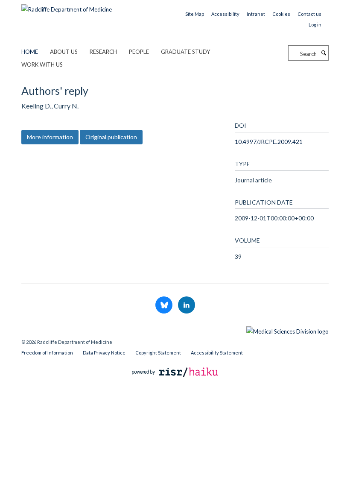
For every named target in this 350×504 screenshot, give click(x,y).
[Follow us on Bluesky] (164, 305)
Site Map (194, 14)
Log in (315, 24)
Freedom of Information (47, 352)
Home (29, 51)
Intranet (256, 14)
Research (103, 51)
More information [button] (50, 137)
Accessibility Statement (217, 352)
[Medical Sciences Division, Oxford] (175, 329)
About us (64, 51)
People (139, 51)
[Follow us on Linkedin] (186, 305)
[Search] (323, 53)
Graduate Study (185, 51)
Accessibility (225, 14)
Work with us (42, 64)
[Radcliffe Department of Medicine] (66, 6)
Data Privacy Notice (104, 352)
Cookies (281, 14)
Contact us (309, 14)
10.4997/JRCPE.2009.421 (269, 141)
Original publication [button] (111, 137)
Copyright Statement (158, 352)
